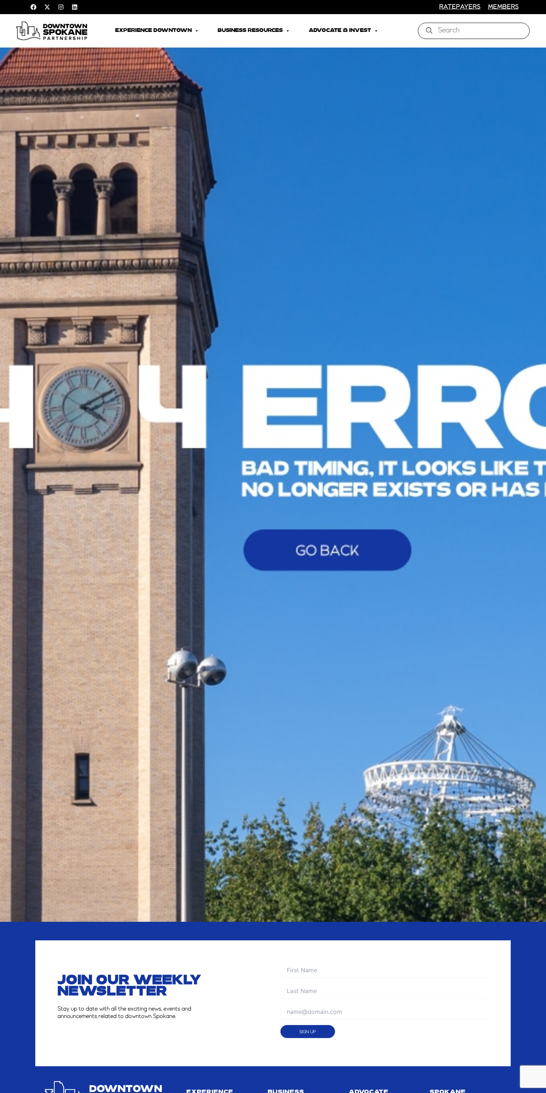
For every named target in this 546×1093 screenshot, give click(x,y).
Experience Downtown (153, 30)
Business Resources (250, 30)
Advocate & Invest (340, 30)
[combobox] (474, 31)
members (503, 7)
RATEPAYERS (460, 7)
